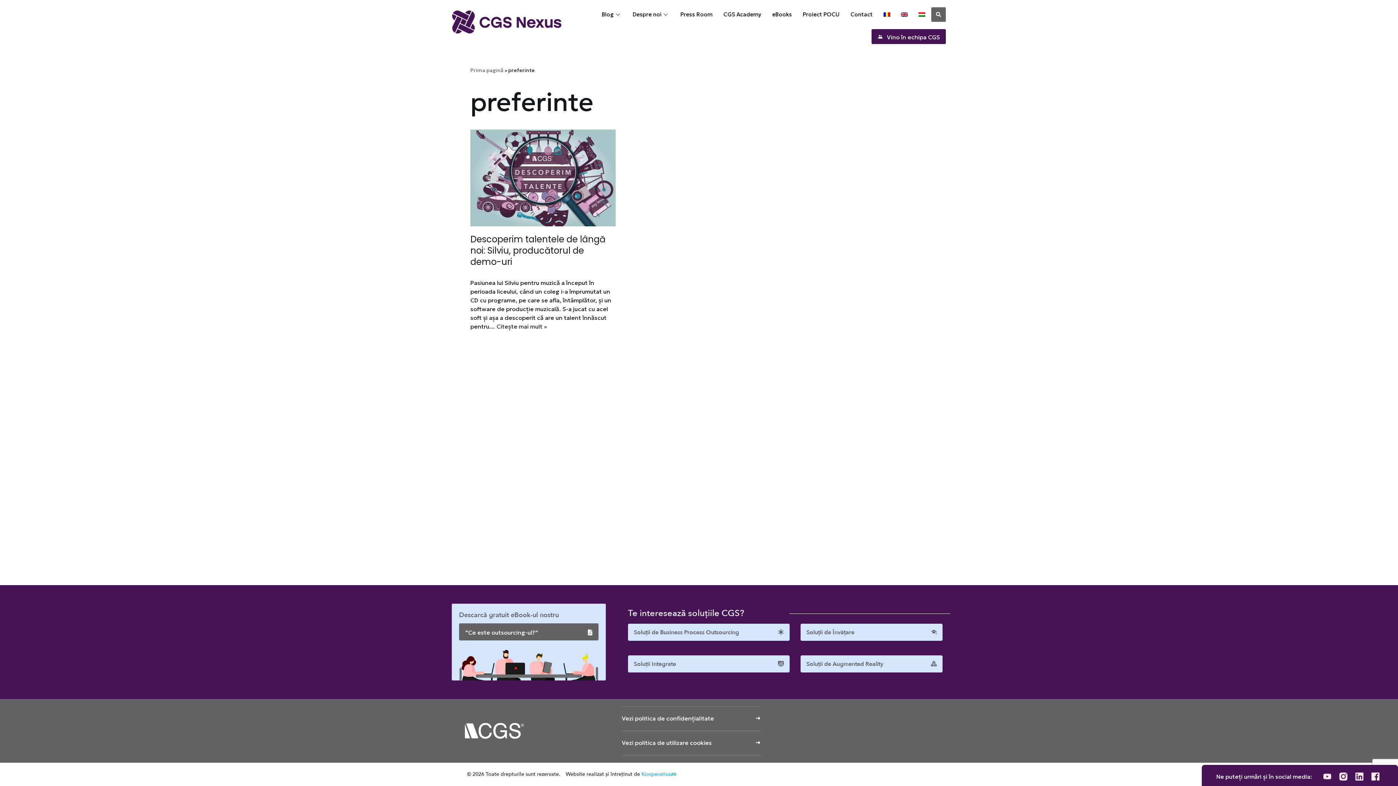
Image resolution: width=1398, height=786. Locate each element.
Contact (861, 14)
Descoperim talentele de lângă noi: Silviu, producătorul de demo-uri (537, 250)
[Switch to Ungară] (922, 14)
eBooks (782, 14)
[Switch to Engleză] (904, 14)
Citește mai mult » (522, 326)
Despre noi (647, 14)
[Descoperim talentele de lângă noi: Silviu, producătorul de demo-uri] (543, 178)
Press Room (696, 14)
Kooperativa (656, 774)
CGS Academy (742, 14)
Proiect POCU (821, 14)
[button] (938, 14)
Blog (608, 14)
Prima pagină (486, 70)
